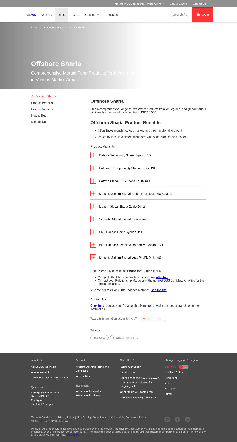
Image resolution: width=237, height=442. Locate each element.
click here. (73, 434)
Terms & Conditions (42, 417)
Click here (97, 305)
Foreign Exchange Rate (45, 392)
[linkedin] (187, 419)
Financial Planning (124, 337)
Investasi (36, 27)
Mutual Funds (77, 27)
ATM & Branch (178, 3)
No (159, 319)
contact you (146, 391)
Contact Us (199, 3)
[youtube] (167, 419)
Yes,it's (146, 319)
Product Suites (55, 27)
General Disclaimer (42, 396)
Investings (99, 337)
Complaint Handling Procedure (138, 397)
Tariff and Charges (42, 404)
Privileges (36, 400)
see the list (158, 290)
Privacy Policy (66, 417)
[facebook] (177, 419)
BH (186, 367)
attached (162, 277)
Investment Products (88, 394)
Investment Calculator (88, 391)
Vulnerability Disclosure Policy (128, 417)
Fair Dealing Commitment (92, 417)
